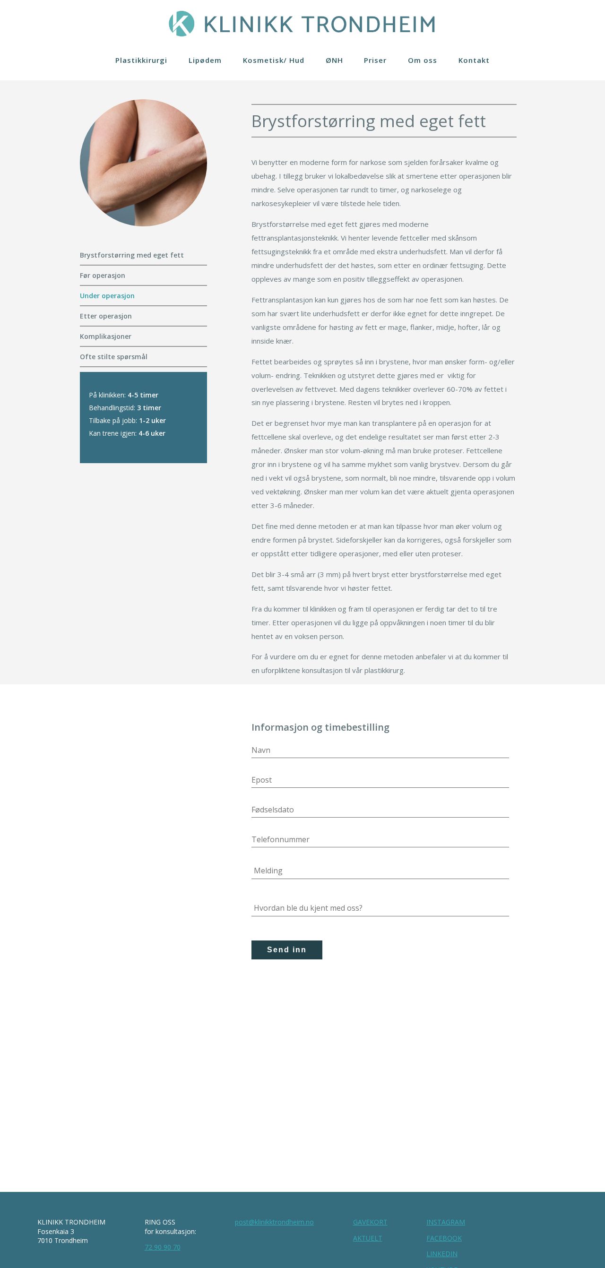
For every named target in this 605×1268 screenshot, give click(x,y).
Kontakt (474, 60)
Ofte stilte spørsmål (113, 356)
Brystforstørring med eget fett (132, 254)
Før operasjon (102, 275)
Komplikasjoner (105, 336)
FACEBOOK (444, 1237)
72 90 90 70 (163, 1246)
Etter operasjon (106, 315)
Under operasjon (107, 295)
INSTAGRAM (445, 1221)
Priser (375, 60)
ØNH (334, 60)
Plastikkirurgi (141, 60)
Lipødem (205, 60)
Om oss (422, 60)
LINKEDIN (442, 1253)
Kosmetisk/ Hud (273, 60)
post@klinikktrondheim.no (274, 1221)
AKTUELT (367, 1237)
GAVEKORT (370, 1221)
